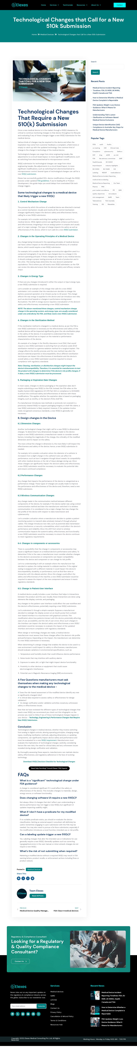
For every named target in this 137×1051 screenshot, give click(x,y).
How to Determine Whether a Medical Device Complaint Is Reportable (108, 99)
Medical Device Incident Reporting (104, 176)
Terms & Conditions (58, 1020)
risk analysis (112, 194)
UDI (103, 204)
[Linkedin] (12, 1014)
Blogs (52, 1004)
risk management (98, 197)
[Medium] (23, 1014)
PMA (102, 187)
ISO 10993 (96, 169)
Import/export (97, 165)
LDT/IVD (53, 1000)
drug (100, 155)
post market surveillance (101, 190)
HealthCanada (97, 162)
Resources (81, 5)
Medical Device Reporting (101, 183)
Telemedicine (97, 201)
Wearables (111, 204)
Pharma (95, 187)
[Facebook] (33, 1014)
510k (94, 144)
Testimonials (68, 5)
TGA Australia (109, 201)
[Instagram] (38, 1014)
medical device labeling (100, 180)
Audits (109, 144)
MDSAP (104, 173)
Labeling (95, 173)
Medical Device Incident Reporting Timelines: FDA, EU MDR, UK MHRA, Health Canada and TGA (106, 90)
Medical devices (56, 992)
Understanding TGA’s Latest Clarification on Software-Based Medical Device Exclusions (105, 117)
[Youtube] (28, 1014)
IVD (115, 169)
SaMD (110, 197)
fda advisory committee (107, 158)
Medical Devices (47, 34)
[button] (18, 878)
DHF (94, 155)
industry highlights (112, 165)
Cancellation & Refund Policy (61, 1016)
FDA (94, 158)
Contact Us (19, 961)
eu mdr (116, 155)
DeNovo (119, 151)
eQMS (108, 155)
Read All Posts (38, 896)
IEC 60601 (109, 162)
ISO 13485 (106, 169)
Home (43, 5)
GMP (120, 158)
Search (93, 62)
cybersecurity (108, 151)
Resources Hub (56, 1025)
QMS (120, 190)
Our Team (117, 183)
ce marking (96, 148)
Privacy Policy (55, 1012)
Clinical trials (114, 148)
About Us (95, 5)
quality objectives (99, 194)
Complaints (96, 151)
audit (101, 144)
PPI (114, 190)
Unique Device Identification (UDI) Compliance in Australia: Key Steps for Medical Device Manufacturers (108, 127)
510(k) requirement (49, 740)
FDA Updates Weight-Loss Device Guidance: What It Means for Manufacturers (106, 107)
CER (105, 148)
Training (95, 204)
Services (53, 5)
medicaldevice (115, 173)
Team (117, 197)
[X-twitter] (18, 1014)
